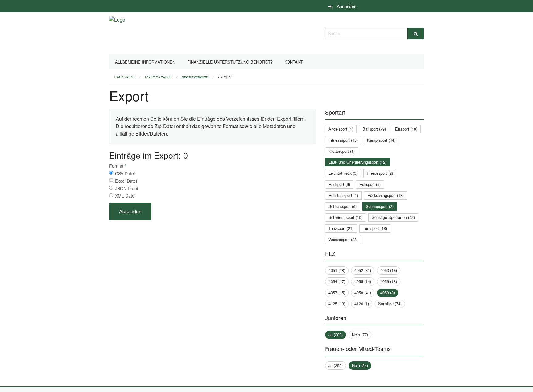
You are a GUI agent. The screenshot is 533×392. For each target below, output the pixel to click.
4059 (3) (387, 292)
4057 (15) (336, 292)
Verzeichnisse (158, 77)
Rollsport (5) (370, 184)
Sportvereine (195, 77)
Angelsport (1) (340, 129)
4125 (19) (336, 304)
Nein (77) (360, 334)
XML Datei (125, 196)
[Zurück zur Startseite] (117, 32)
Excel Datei (126, 181)
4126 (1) (361, 304)
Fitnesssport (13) (343, 140)
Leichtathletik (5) (342, 173)
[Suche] (415, 33)
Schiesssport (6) (342, 206)
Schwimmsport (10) (345, 217)
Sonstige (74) (390, 304)
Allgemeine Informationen (145, 62)
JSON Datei (126, 188)
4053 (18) (388, 270)
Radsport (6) (339, 184)
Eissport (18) (406, 129)
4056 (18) (388, 281)
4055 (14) (362, 281)
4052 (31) (362, 270)
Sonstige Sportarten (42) (393, 217)
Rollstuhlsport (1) (343, 195)
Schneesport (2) (380, 206)
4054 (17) (336, 281)
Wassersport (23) (343, 239)
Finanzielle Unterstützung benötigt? (230, 62)
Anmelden (347, 6)
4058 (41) (362, 292)
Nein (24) (360, 365)
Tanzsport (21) (340, 228)
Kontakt (293, 62)
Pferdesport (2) (380, 173)
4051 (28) (336, 270)
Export (225, 77)
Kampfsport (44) (381, 140)
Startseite (124, 77)
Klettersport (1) (341, 151)
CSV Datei (125, 173)
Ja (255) (335, 365)
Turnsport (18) (375, 228)
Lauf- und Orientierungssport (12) (357, 162)
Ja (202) (335, 334)
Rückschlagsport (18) (385, 195)
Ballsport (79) (374, 129)
